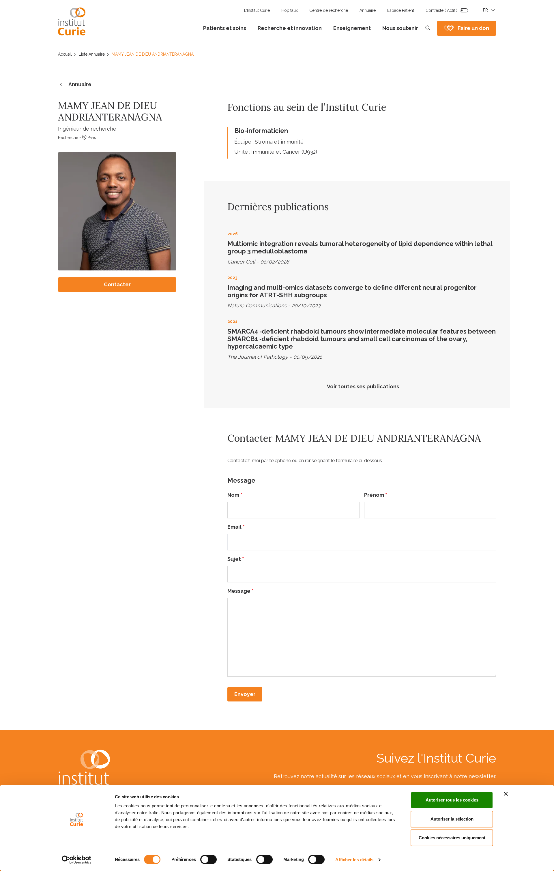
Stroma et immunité (279, 142)
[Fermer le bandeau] (506, 794)
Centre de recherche (328, 10)
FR (485, 10)
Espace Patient (400, 10)
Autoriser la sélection (452, 819)
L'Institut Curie (257, 10)
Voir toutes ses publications (363, 386)
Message (240, 591)
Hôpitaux (289, 10)
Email (236, 527)
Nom (234, 495)
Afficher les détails (354, 859)
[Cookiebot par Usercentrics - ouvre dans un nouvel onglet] (76, 859)
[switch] (208, 859)
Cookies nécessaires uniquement (452, 837)
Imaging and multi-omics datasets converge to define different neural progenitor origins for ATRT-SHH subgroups (352, 291)
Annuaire (368, 10)
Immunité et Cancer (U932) (284, 152)
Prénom (375, 495)
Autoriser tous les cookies (452, 799)
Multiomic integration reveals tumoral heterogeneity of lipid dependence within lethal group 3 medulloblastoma (359, 247)
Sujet (235, 559)
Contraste (441, 10)
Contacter (117, 284)
